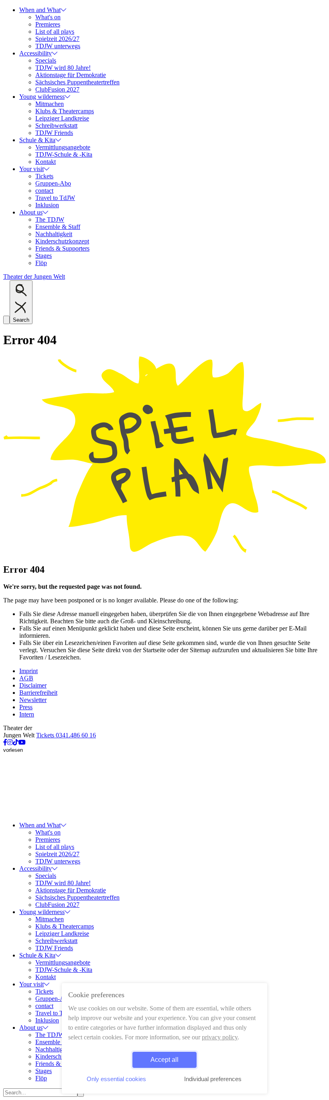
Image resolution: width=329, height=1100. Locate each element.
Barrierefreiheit (38, 692)
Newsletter (33, 699)
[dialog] (164, 1038)
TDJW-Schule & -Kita (63, 154)
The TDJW (49, 219)
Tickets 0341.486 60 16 (66, 735)
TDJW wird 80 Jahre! (63, 67)
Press (25, 707)
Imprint (28, 670)
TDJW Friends (54, 132)
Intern (26, 714)
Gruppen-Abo (53, 183)
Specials (45, 60)
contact (44, 190)
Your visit (31, 168)
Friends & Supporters (62, 248)
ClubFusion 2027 (57, 89)
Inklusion (47, 205)
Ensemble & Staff (57, 226)
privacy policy (220, 1037)
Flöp (41, 262)
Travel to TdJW (55, 197)
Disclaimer (33, 685)
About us (31, 212)
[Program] (164, 552)
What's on (48, 17)
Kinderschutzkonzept (62, 241)
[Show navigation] (6, 320)
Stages (43, 255)
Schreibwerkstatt (56, 125)
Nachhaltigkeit (53, 234)
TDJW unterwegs (57, 46)
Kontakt (45, 161)
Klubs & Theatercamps (64, 111)
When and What (40, 9)
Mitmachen (49, 103)
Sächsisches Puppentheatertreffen (77, 82)
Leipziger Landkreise (62, 118)
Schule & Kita (37, 140)
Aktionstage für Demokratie (70, 74)
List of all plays (54, 31)
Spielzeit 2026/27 (57, 38)
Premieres (47, 24)
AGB (26, 678)
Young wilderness (42, 96)
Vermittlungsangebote (62, 147)
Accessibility (35, 53)
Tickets (44, 176)
